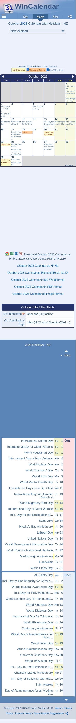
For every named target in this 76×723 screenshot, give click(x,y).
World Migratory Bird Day (60, 124)
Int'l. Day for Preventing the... (33, 592)
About (58, 708)
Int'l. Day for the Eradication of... (31, 515)
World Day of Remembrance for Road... (32, 636)
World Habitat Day (41, 464)
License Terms (23, 713)
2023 (23, 23)
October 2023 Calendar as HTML (38, 265)
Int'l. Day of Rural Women (70, 124)
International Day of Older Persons (30, 446)
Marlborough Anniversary (6, 162)
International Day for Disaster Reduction (33, 496)
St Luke (25, 132)
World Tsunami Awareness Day (32, 587)
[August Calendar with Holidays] (68, 351)
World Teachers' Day (39, 470)
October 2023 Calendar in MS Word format (37, 279)
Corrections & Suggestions (48, 713)
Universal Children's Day (36, 655)
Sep (67, 355)
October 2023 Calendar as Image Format (37, 293)
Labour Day (5, 145)
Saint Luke (46, 520)
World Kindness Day (39, 604)
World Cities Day (42, 568)
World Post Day (42, 476)
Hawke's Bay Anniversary (36, 526)
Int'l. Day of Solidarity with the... (32, 678)
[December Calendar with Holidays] (68, 700)
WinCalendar (69, 165)
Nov (67, 575)
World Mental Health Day (36, 482)
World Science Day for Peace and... (29, 598)
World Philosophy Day (38, 622)
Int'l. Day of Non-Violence (6, 109)
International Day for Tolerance (33, 616)
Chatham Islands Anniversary (33, 672)
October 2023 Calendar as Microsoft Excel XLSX (37, 272)
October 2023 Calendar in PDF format (38, 286)
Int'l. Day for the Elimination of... (32, 667)
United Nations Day (40, 538)
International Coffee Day (37, 440)
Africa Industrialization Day (35, 649)
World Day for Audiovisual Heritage (49, 147)
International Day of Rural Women (30, 509)
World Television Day (39, 661)
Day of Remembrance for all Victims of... (29, 692)
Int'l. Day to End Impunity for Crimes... (27, 581)
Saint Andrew (44, 684)
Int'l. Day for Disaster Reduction (49, 124)
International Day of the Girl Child (31, 488)
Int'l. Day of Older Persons (70, 93)
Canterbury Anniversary (37, 628)
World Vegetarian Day (38, 452)
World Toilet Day (42, 643)
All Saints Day (43, 575)
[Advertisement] (38, 51)
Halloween (15, 160)
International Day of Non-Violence (31, 458)
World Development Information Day (16, 152)
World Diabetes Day (39, 610)
